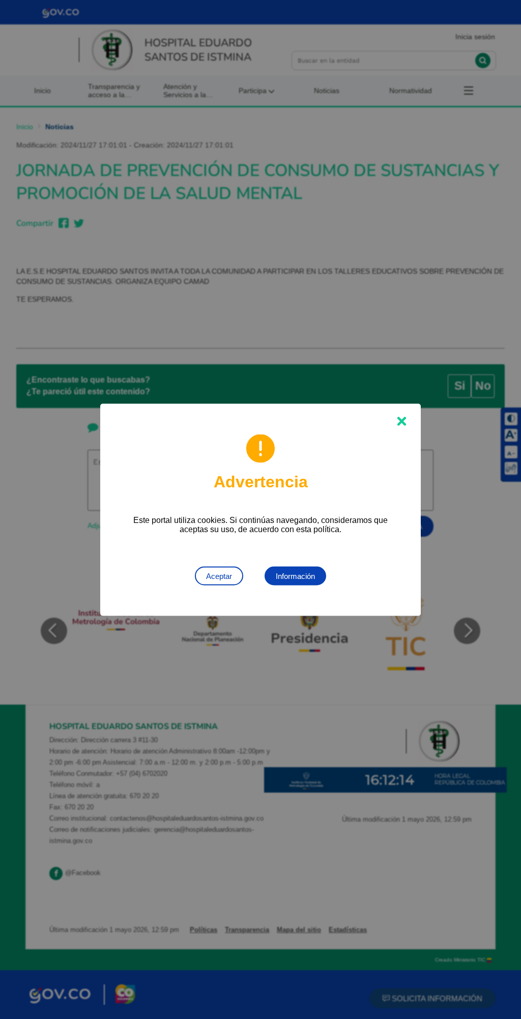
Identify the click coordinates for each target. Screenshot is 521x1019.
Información (295, 575)
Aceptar (219, 575)
